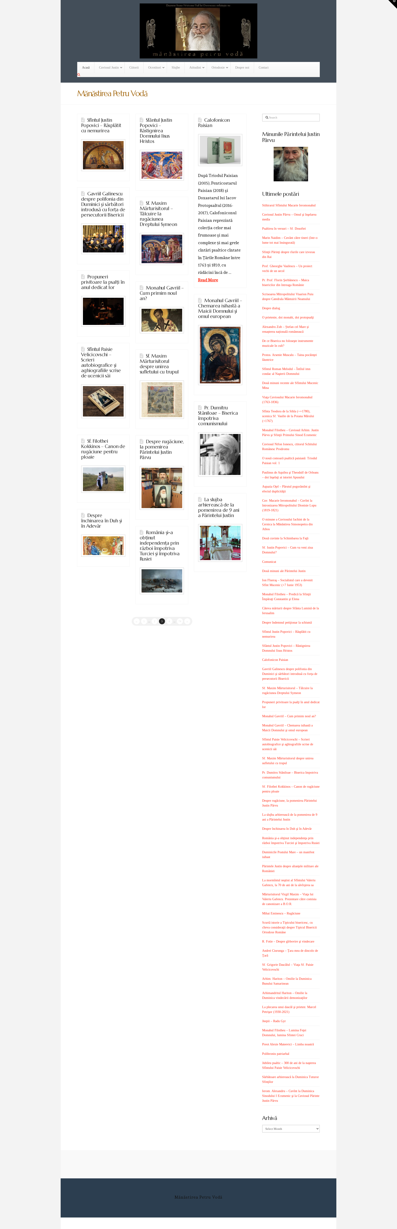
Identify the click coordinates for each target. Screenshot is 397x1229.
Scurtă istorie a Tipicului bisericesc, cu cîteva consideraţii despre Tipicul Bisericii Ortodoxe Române (289, 927)
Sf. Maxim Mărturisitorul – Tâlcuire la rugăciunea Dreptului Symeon (158, 213)
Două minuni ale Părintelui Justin (284, 571)
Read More (208, 280)
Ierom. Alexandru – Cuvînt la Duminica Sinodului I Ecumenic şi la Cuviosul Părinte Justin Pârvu (290, 1095)
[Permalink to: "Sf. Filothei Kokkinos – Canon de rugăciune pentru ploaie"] (103, 479)
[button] (392, 4)
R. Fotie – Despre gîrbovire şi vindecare (288, 941)
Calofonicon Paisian (214, 122)
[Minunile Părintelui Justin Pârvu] (291, 164)
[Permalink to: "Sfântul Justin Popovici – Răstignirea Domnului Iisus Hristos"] (162, 165)
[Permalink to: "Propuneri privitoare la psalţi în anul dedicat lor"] (103, 311)
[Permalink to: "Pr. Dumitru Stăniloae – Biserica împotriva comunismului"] (220, 454)
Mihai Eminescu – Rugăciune (281, 913)
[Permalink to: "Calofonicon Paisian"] (220, 150)
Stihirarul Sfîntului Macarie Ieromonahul (289, 205)
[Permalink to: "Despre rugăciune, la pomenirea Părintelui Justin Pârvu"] (162, 488)
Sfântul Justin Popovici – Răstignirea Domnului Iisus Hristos (156, 130)
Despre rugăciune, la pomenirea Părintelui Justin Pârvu (162, 449)
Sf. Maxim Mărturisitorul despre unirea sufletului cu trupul (159, 364)
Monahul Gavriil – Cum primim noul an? (162, 293)
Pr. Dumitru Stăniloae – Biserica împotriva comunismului (218, 416)
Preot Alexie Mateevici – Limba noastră (288, 1044)
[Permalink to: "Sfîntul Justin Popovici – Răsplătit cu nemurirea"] (103, 155)
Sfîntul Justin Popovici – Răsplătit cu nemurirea (101, 125)
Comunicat (269, 562)
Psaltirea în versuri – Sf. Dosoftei (284, 228)
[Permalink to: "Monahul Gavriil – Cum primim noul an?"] (162, 320)
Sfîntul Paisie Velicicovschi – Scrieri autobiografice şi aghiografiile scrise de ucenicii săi (101, 362)
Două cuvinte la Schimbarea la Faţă (285, 538)
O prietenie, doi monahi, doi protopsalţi (288, 317)
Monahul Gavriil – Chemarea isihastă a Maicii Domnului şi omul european (220, 308)
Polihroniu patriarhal (275, 1053)
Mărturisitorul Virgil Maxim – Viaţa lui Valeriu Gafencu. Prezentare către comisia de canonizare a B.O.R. (289, 899)
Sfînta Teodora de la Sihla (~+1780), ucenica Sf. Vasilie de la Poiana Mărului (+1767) (288, 416)
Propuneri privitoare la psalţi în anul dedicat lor (102, 282)
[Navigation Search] (79, 74)
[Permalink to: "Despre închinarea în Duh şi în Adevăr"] (103, 545)
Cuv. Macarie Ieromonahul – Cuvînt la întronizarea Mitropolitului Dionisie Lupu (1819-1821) (289, 505)
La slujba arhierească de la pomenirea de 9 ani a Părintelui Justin (218, 507)
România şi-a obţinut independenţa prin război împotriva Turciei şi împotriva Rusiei (159, 545)
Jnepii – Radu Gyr (274, 1021)
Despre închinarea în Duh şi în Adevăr (101, 520)
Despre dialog (271, 308)
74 (180, 621)
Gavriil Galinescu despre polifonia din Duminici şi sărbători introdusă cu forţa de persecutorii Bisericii (103, 204)
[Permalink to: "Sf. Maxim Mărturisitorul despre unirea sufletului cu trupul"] (162, 399)
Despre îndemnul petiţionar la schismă (287, 622)
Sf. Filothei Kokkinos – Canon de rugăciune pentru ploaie (103, 449)
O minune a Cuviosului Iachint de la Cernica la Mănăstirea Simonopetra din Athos (287, 524)
